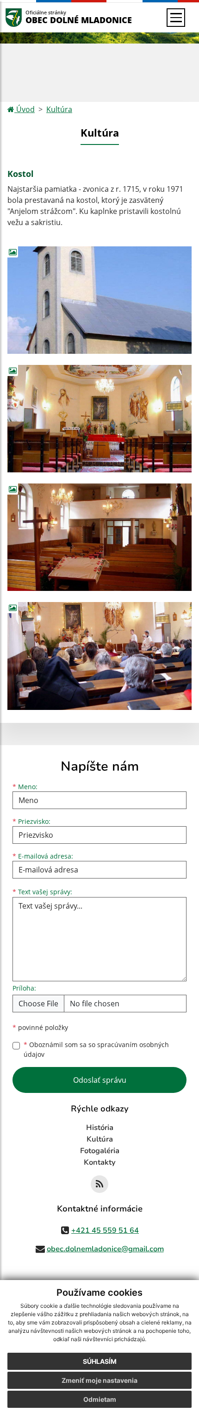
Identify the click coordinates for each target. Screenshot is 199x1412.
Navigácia (27, 17)
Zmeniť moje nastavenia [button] (99, 1380)
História (99, 1128)
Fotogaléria (99, 1151)
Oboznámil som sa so (96, 1049)
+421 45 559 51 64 (105, 1230)
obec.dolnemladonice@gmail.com (105, 1249)
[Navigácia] (176, 17)
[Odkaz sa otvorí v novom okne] (99, 1184)
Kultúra (59, 109)
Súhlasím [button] (100, 1361)
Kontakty (100, 1162)
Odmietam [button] (99, 1399)
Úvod (24, 109)
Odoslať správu (99, 1080)
